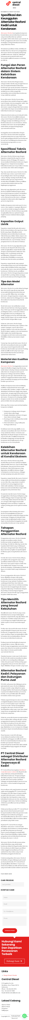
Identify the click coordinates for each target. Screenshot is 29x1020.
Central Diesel (14, 3)
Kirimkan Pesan (10, 930)
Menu (14, 8)
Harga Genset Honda (10, 975)
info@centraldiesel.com (13, 993)
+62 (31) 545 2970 (11, 989)
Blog (10, 874)
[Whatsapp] (24, 1016)
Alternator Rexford (7, 33)
